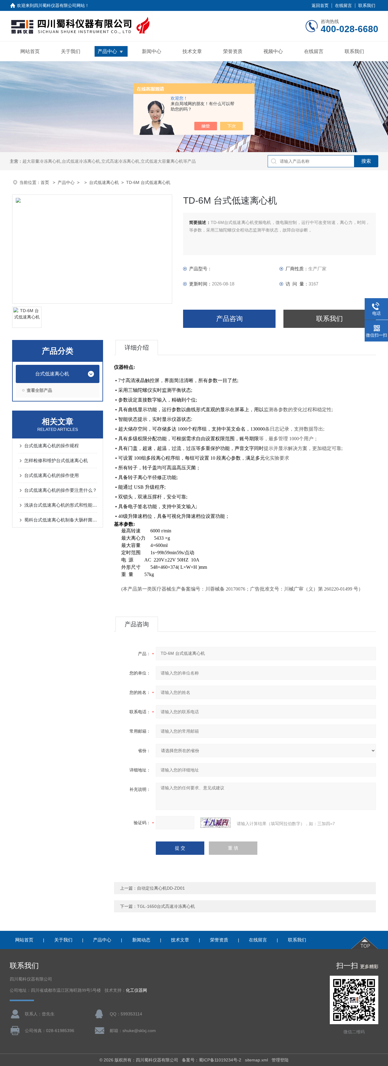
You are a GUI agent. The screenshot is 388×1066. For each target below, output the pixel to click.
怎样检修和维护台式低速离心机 (56, 460)
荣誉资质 (232, 51)
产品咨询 (229, 318)
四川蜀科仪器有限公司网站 (59, 5)
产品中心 (107, 51)
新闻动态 (141, 939)
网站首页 (30, 51)
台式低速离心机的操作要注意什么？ (60, 490)
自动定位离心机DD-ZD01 (161, 888)
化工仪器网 (136, 990)
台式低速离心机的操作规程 (51, 445)
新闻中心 (151, 51)
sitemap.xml (256, 1060)
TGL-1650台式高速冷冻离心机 (166, 906)
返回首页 (320, 5)
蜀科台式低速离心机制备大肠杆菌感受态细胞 (60, 519)
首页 (45, 182)
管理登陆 (280, 1060)
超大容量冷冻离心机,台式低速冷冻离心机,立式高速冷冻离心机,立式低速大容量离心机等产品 (109, 161)
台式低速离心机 (104, 182)
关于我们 (70, 51)
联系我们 (366, 5)
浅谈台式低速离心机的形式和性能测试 (60, 505)
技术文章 (192, 51)
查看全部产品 (39, 390)
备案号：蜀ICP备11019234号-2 (211, 1060)
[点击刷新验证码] (215, 823)
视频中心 (273, 51)
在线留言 (343, 5)
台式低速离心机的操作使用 (51, 475)
